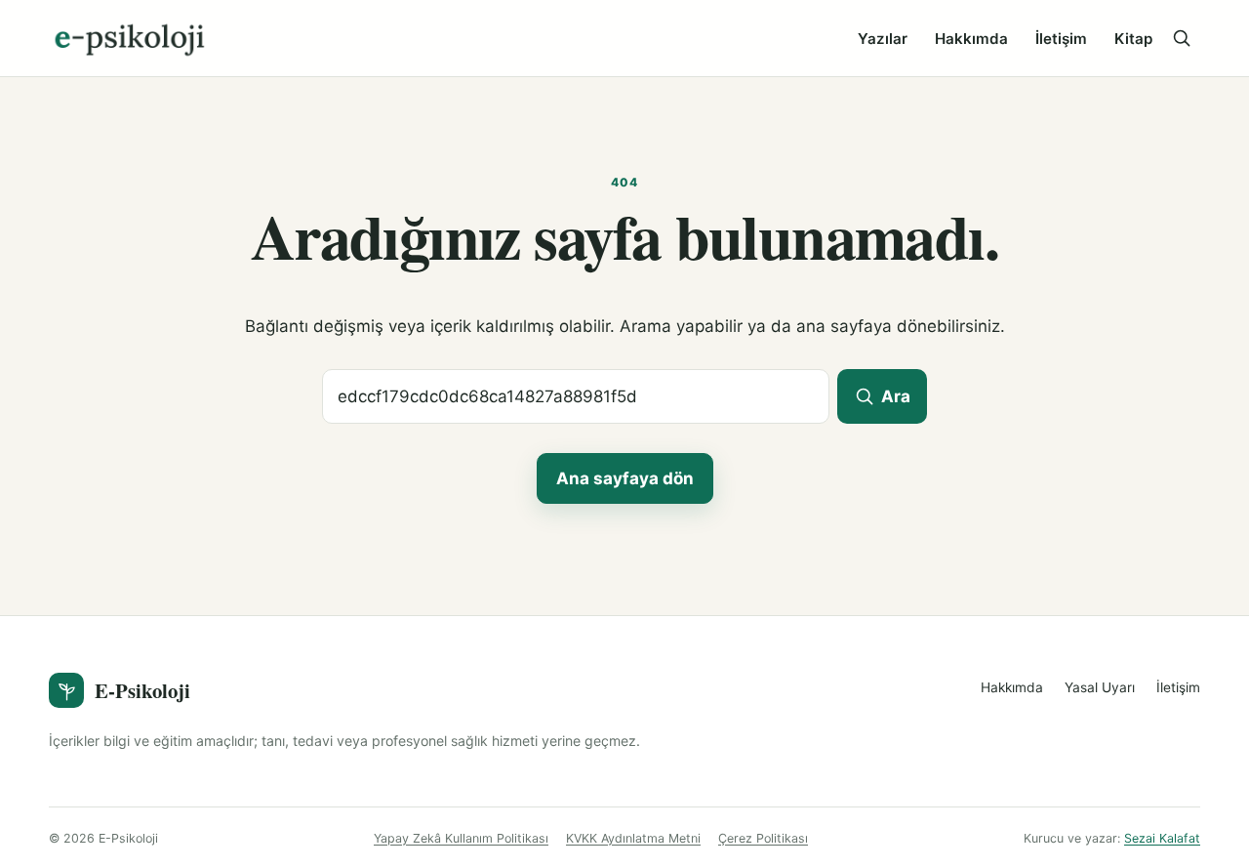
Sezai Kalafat (1162, 838)
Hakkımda (971, 38)
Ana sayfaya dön (625, 478)
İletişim (1061, 38)
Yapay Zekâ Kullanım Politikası (461, 838)
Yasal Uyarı (1100, 687)
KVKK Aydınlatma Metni (633, 838)
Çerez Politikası (763, 838)
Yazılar (882, 38)
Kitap (1133, 38)
